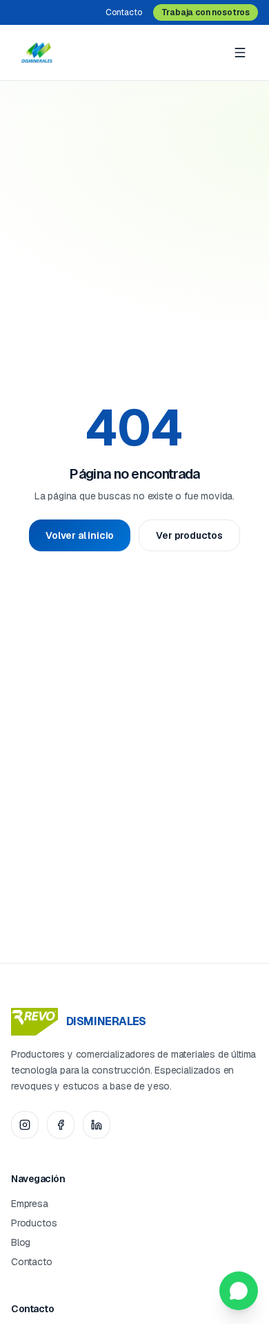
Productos (34, 1223)
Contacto (124, 12)
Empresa (29, 1203)
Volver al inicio (80, 535)
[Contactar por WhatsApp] (238, 1290)
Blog (20, 1242)
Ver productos (189, 535)
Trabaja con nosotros (205, 12)
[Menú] (240, 52)
